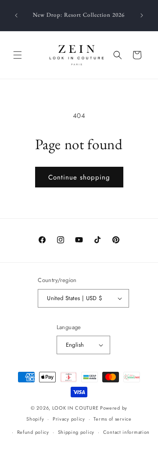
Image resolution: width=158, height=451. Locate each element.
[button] (17, 55)
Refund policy (33, 432)
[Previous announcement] (16, 15)
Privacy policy (69, 418)
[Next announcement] (141, 15)
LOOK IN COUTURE (75, 407)
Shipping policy (76, 432)
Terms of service (112, 418)
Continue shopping (79, 177)
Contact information (126, 432)
